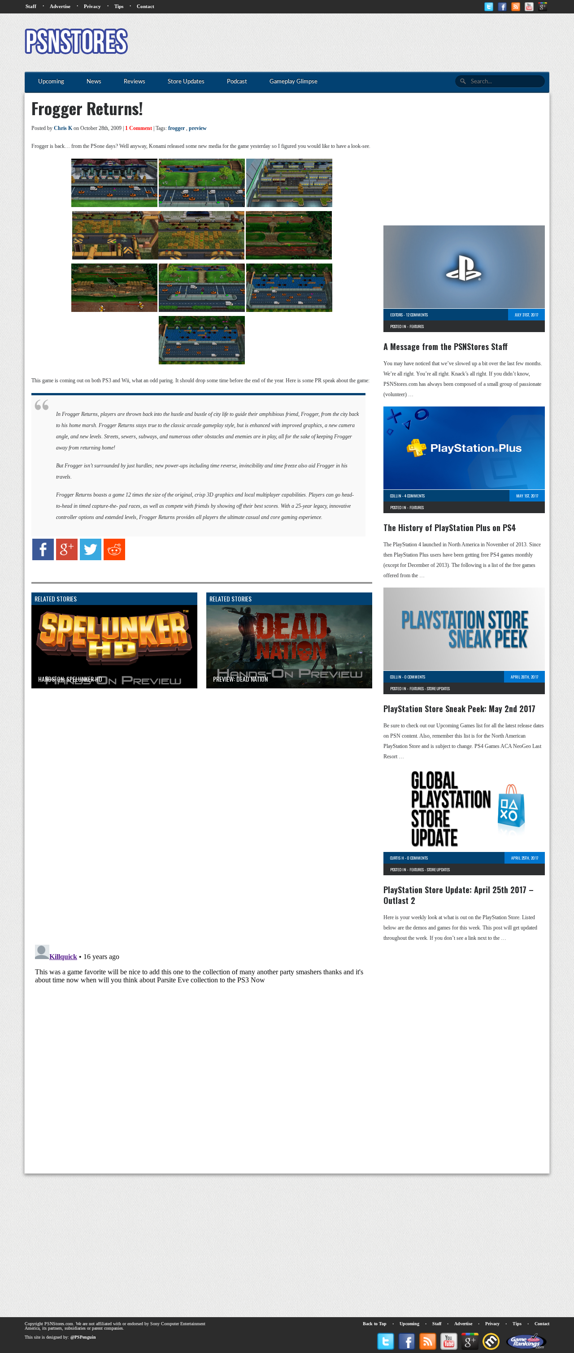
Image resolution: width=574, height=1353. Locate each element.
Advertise (60, 6)
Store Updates (438, 688)
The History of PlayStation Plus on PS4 (449, 527)
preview (198, 128)
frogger (176, 128)
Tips (118, 6)
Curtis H (397, 858)
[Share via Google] (67, 558)
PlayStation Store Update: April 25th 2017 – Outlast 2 (458, 895)
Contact (145, 6)
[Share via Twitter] (90, 558)
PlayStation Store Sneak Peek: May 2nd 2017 (459, 708)
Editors (396, 314)
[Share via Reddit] (114, 558)
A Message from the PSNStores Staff (445, 346)
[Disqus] (195, 807)
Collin (395, 496)
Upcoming (409, 1323)
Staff (31, 6)
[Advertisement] (386, 42)
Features (416, 326)
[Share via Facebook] (43, 558)
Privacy (92, 6)
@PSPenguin (83, 1337)
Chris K (63, 128)
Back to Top (375, 1323)
